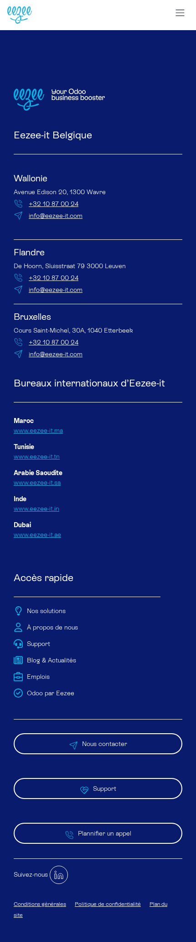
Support (104, 788)
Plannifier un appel (104, 833)
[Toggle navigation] (180, 13)
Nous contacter (104, 743)
